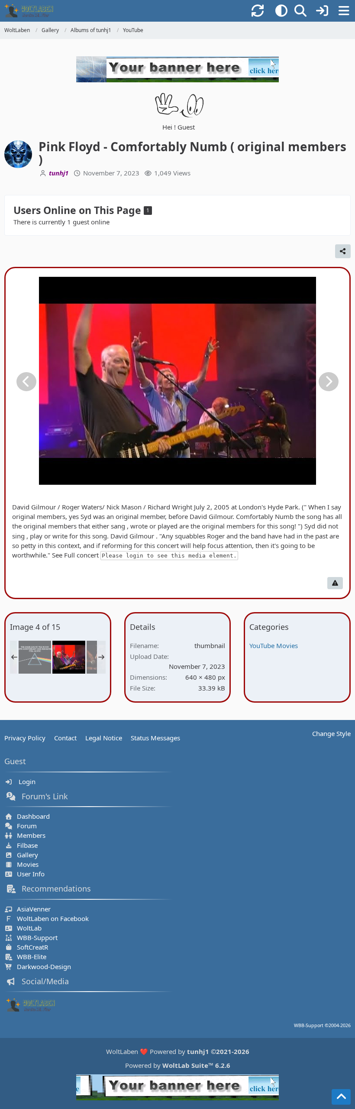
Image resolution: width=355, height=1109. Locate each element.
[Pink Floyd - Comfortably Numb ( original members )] (68, 657)
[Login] (322, 11)
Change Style (331, 733)
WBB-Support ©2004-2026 (322, 1025)
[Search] (300, 10)
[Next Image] (329, 381)
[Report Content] (335, 583)
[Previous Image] (26, 381)
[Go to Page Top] (341, 1097)
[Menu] (343, 10)
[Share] (343, 251)
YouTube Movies (273, 645)
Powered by (177, 1065)
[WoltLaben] (32, 10)
